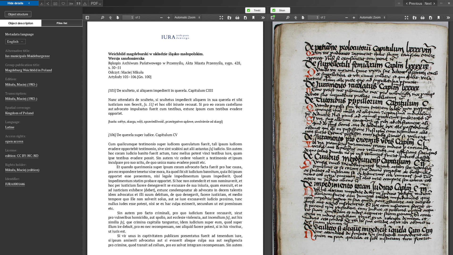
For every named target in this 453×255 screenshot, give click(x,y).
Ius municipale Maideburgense (27, 56)
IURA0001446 (15, 184)
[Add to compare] (55, 3)
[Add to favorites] (63, 3)
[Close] (449, 3)
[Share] (48, 3)
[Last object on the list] (441, 3)
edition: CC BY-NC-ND (21, 155)
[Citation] (78, 3)
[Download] (41, 3)
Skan (282, 10)
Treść (257, 10)
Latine (9, 127)
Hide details (15, 3)
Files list (62, 23)
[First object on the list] (399, 3)
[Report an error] (85, 3)
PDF (94, 3)
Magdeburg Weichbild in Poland (28, 70)
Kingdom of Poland (19, 113)
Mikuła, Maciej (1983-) (21, 84)
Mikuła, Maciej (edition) (22, 169)
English (13, 41)
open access (14, 141)
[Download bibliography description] (71, 3)
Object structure (18, 14)
